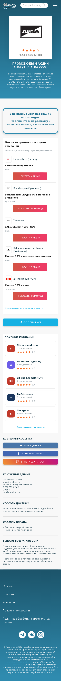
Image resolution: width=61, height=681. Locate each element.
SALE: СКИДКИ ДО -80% (20, 226)
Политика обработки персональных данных (26, 620)
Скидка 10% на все (17, 285)
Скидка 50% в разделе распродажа (28, 256)
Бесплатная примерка (19, 165)
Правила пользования (17, 610)
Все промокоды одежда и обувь (24, 308)
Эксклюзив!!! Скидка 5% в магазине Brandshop (27, 196)
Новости (8, 594)
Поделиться (33, 322)
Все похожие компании (31, 427)
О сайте (8, 586)
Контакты (9, 602)
